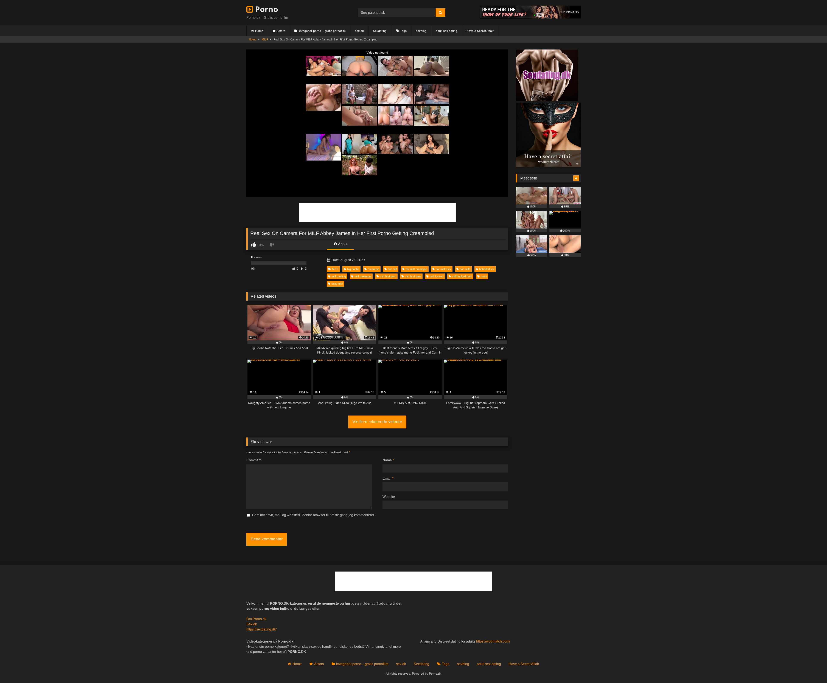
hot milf (392, 269)
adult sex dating (446, 30)
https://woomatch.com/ (493, 641)
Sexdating (380, 30)
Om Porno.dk (256, 619)
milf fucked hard (462, 276)
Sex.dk (251, 624)
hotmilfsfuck (486, 269)
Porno (265, 9)
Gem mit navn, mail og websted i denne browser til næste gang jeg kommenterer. (313, 515)
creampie (373, 269)
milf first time (413, 276)
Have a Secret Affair (480, 30)
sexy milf (337, 283)
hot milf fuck (443, 269)
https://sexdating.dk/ (261, 629)
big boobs (353, 269)
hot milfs (465, 269)
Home (259, 30)
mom (484, 276)
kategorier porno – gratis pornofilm (322, 30)
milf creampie (362, 276)
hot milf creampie (416, 269)
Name (388, 460)
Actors (281, 30)
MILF (265, 39)
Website (388, 497)
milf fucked (436, 276)
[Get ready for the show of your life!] (530, 17)
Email (387, 478)
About (342, 244)
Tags (403, 30)
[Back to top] (813, 670)
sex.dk (359, 30)
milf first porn (388, 276)
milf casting (338, 276)
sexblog (421, 30)
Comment (253, 460)
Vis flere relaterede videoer (377, 421)
